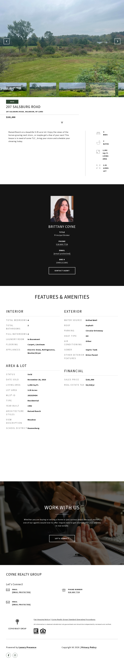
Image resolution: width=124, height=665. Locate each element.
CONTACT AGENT (62, 271)
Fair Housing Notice (42, 619)
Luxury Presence (27, 647)
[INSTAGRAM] (15, 655)
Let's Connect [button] (62, 538)
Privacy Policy (89, 647)
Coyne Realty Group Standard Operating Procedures (73, 619)
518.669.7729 (62, 244)
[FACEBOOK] (8, 655)
